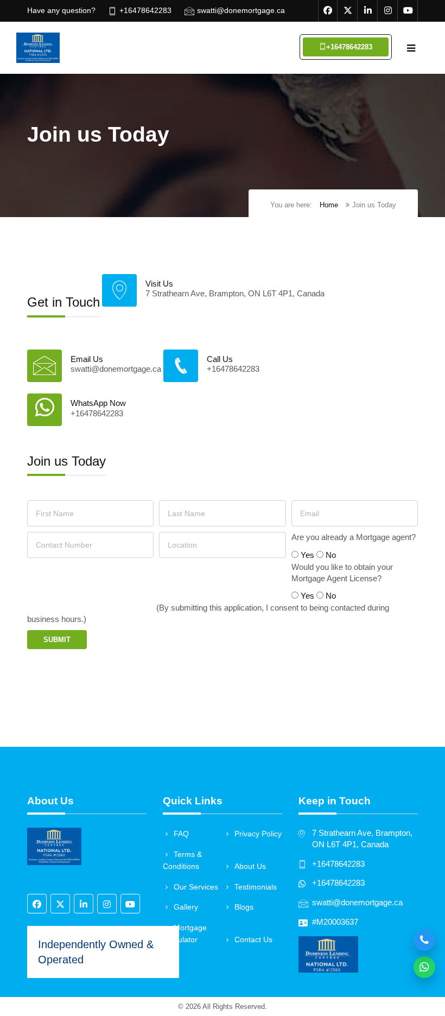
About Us (250, 866)
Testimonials (255, 886)
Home (329, 205)
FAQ (181, 833)
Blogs (243, 907)
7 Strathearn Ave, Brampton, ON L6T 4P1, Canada (235, 293)
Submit (57, 640)
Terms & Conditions (182, 860)
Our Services (196, 886)
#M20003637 (335, 922)
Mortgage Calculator (185, 933)
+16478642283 (145, 10)
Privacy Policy (258, 833)
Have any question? (61, 10)
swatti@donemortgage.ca (241, 10)
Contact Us (253, 939)
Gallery (186, 907)
